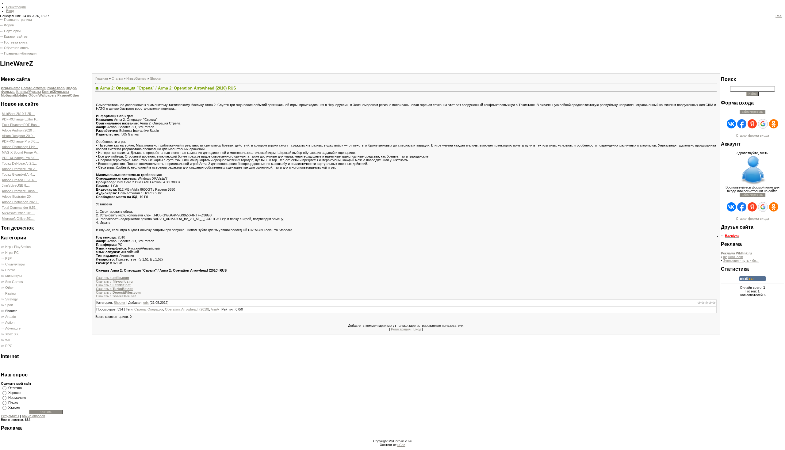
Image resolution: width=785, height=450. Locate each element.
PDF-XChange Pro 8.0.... (20, 141)
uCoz (401, 445)
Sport (9, 305)
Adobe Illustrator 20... (17, 196)
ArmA (215, 309)
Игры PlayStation (18, 247)
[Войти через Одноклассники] (773, 123)
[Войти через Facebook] (741, 123)
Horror (10, 270)
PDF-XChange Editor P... (20, 119)
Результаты (10, 416)
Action (9, 322)
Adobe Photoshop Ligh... (20, 147)
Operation (172, 309)
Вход (10, 11)
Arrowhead (189, 309)
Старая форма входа (752, 135)
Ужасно (14, 407)
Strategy (11, 299)
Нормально (17, 397)
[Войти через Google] (763, 124)
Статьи (117, 78)
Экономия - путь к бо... (741, 260)
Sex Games (14, 282)
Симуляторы (15, 264)
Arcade (10, 316)
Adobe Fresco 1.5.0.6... (19, 180)
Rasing (10, 293)
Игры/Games (136, 78)
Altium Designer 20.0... (18, 136)
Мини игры (13, 276)
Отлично (15, 388)
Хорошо (14, 393)
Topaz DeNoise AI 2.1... (19, 163)
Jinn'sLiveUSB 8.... (16, 185)
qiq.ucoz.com (733, 257)
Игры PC (12, 252)
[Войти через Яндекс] (752, 123)
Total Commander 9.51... (20, 207)
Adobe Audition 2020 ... (19, 130)
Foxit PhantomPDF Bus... (21, 125)
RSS (778, 16)
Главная (101, 78)
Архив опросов (33, 416)
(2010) (204, 309)
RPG (9, 346)
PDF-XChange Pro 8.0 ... (20, 158)
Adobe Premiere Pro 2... (19, 169)
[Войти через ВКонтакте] (731, 123)
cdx (146, 302)
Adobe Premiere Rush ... (20, 191)
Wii (7, 340)
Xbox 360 (12, 334)
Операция (155, 309)
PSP (8, 258)
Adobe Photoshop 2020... (20, 202)
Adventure (13, 328)
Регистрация (16, 7)
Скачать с (112, 278)
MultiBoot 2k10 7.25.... (18, 114)
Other (9, 287)
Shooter (11, 311)
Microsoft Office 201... (18, 213)
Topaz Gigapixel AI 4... (18, 174)
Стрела (140, 309)
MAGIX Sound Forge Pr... (21, 152)
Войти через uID (752, 111)
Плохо (13, 402)
